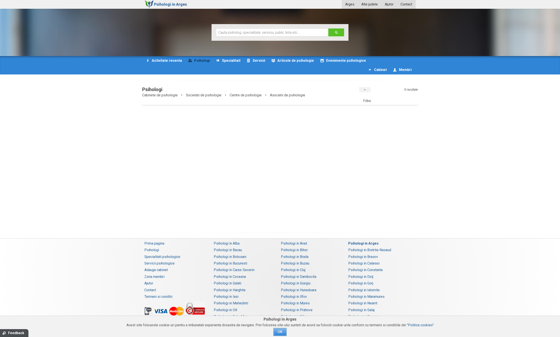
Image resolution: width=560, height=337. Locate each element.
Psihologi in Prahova (296, 310)
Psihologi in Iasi (226, 297)
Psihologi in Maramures (366, 297)
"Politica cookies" (420, 325)
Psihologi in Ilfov (294, 297)
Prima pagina (154, 243)
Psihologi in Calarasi (364, 263)
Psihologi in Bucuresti (230, 263)
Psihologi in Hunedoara (298, 290)
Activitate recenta (166, 60)
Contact (406, 4)
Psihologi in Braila (294, 257)
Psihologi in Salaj (361, 310)
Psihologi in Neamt (362, 303)
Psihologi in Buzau (295, 263)
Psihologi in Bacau (228, 250)
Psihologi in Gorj (360, 283)
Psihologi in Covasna (230, 277)
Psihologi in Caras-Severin (234, 270)
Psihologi (151, 250)
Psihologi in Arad (294, 243)
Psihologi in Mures (295, 303)
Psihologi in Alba (227, 243)
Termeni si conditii (158, 297)
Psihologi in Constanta (365, 270)
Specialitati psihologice (162, 257)
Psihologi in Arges (363, 243)
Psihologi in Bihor (294, 250)
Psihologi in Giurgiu (295, 283)
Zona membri (154, 277)
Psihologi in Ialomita (364, 290)
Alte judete (369, 4)
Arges (349, 4)
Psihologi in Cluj (293, 270)
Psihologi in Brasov (363, 257)
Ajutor (389, 4)
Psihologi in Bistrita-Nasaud (369, 250)
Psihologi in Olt (225, 310)
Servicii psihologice (159, 263)
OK (280, 332)
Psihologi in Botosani (230, 257)
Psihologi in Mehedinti (231, 303)
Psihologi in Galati (227, 283)
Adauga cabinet (156, 270)
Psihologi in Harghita (229, 290)
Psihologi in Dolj (360, 277)
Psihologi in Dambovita (298, 277)
